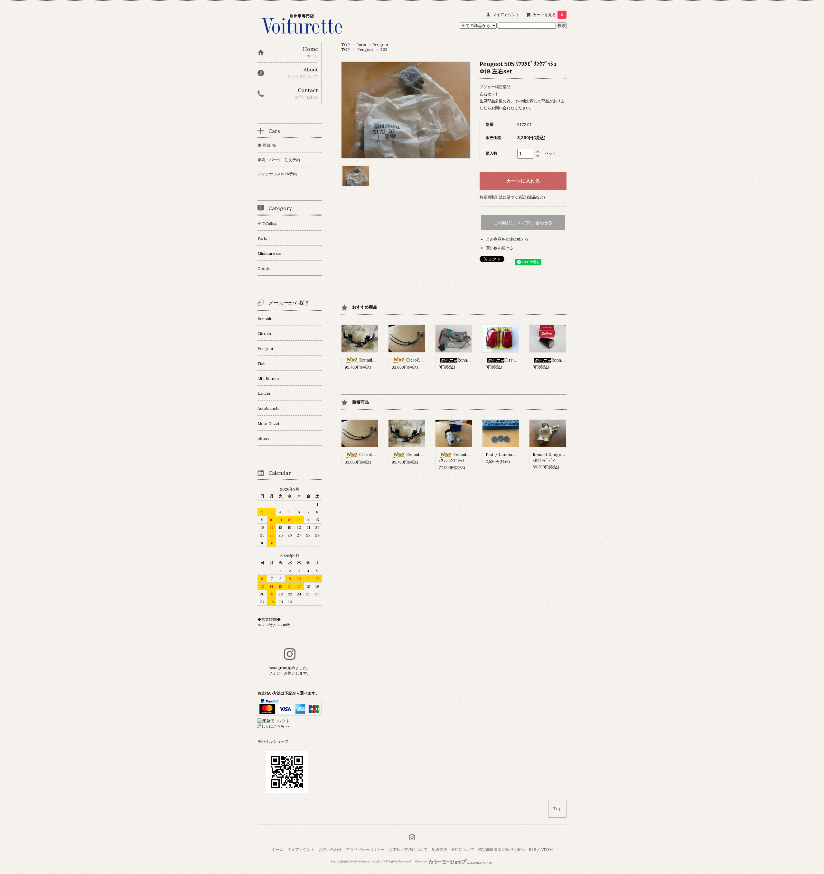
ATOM (546, 849)
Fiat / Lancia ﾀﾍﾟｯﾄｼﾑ (507, 454)
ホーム (277, 849)
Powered (421, 861)
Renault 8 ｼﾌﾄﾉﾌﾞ (567, 360)
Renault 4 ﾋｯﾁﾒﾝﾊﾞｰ (378, 360)
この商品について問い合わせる (523, 222)
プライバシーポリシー (365, 849)
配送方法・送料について (453, 849)
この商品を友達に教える (507, 239)
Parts (361, 44)
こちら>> (281, 726)
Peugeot (380, 44)
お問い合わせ (330, 849)
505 (384, 49)
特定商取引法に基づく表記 (501, 849)
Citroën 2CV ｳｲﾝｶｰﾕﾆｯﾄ (527, 360)
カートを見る (548, 14)
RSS (532, 849)
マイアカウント (506, 14)
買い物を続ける (499, 247)
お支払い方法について (408, 849)
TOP (345, 44)
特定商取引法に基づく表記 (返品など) (512, 197)
